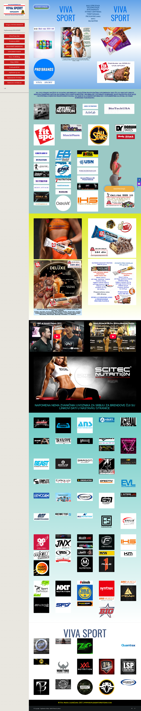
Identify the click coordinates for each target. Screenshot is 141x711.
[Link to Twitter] (131, 708)
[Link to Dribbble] (134, 708)
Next (130, 43)
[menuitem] (14, 24)
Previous (101, 43)
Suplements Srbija (44, 708)
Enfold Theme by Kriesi (55, 708)
